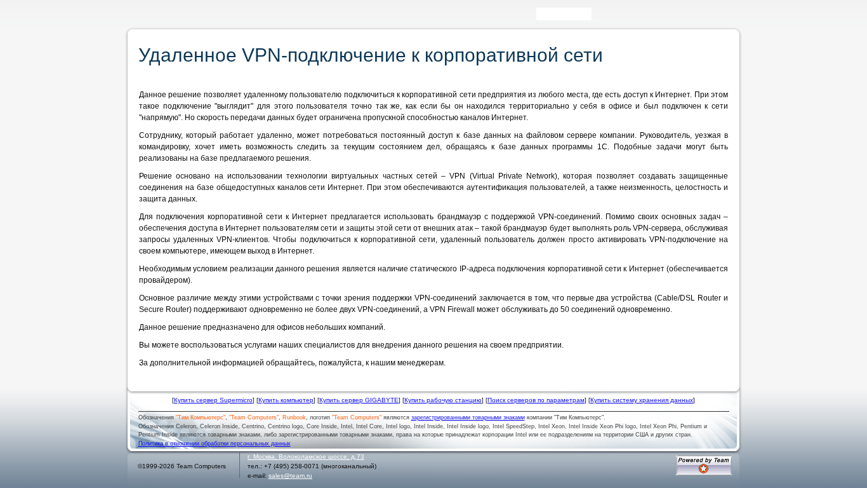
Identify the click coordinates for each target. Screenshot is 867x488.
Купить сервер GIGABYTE (359, 399)
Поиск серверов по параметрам (536, 399)
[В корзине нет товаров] (729, 14)
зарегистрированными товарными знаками (468, 417)
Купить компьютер (286, 399)
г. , (306, 456)
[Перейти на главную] (154, 18)
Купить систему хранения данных (641, 399)
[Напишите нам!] (618, 16)
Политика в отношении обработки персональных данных (214, 443)
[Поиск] (600, 16)
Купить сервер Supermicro (213, 399)
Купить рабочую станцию (443, 399)
